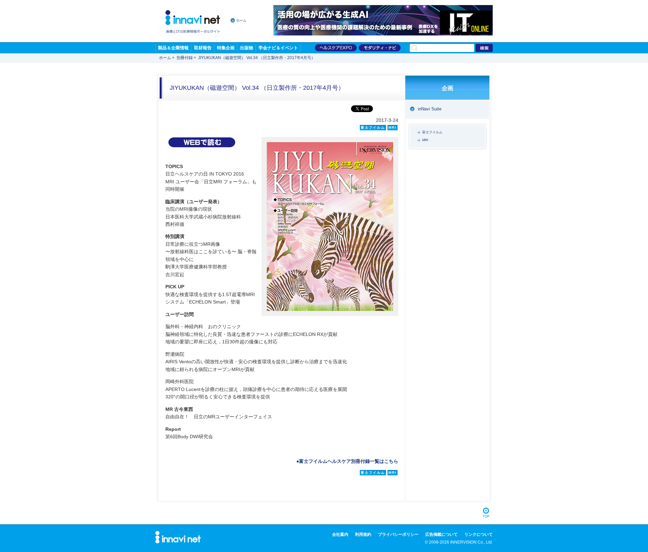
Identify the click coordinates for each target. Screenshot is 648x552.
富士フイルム (432, 132)
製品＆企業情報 (173, 47)
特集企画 (226, 47)
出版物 (246, 47)
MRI (425, 140)
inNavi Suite (429, 108)
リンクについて (478, 534)
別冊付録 (185, 57)
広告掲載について (441, 534)
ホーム (241, 20)
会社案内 (340, 534)
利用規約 (363, 534)
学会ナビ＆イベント (278, 47)
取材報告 (203, 47)
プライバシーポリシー (398, 534)
